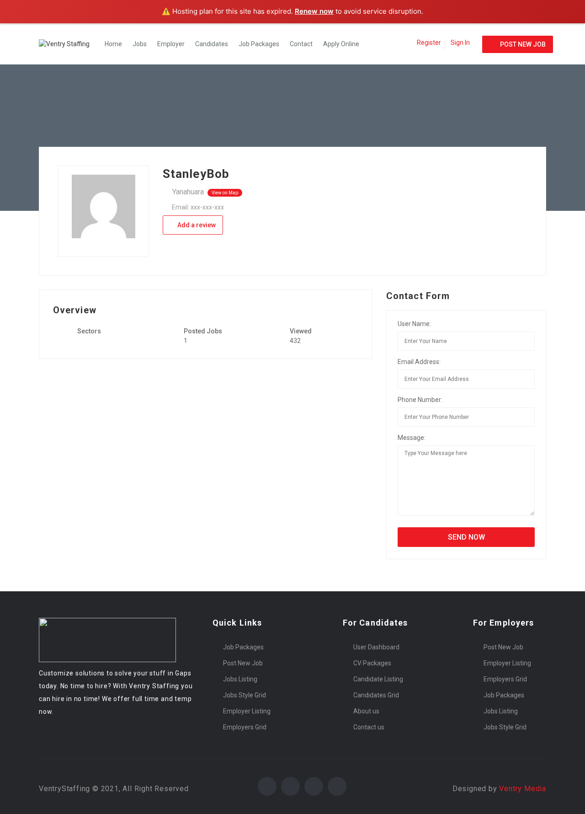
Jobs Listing (240, 679)
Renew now (314, 11)
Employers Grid (244, 727)
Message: (411, 437)
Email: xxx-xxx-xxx (198, 207)
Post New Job (243, 663)
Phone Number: (420, 399)
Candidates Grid (376, 695)
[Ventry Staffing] (69, 43)
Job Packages (259, 44)
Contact (301, 44)
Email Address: (419, 361)
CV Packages (372, 663)
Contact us (368, 727)
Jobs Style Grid (244, 695)
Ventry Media (522, 788)
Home (113, 44)
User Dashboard (376, 647)
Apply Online (341, 44)
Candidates (211, 44)
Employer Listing (247, 711)
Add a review (196, 225)
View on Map (225, 192)
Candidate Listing (378, 679)
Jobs (140, 44)
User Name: (414, 323)
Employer (171, 44)
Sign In (460, 42)
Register (429, 42)
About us (366, 711)
